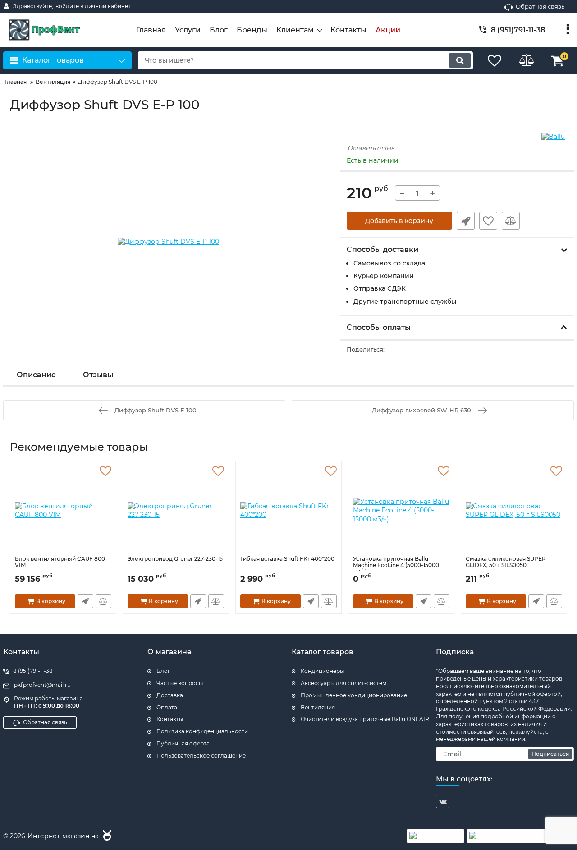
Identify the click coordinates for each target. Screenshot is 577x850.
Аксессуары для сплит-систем (343, 683)
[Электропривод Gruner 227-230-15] (176, 511)
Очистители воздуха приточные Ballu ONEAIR (365, 719)
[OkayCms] (106, 836)
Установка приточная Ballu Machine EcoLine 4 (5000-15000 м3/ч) (396, 565)
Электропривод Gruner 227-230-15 (175, 559)
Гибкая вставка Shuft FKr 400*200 (287, 559)
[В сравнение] (511, 221)
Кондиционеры (322, 670)
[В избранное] (488, 221)
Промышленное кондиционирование (354, 695)
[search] (460, 60)
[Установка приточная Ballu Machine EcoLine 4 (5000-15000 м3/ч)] (401, 511)
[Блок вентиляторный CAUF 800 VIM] (63, 511)
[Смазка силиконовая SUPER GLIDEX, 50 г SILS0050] (514, 511)
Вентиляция (318, 707)
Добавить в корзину (399, 221)
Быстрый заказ (466, 221)
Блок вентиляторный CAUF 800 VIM (60, 562)
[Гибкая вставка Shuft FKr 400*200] (288, 511)
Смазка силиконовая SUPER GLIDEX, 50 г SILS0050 (506, 562)
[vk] (442, 801)
